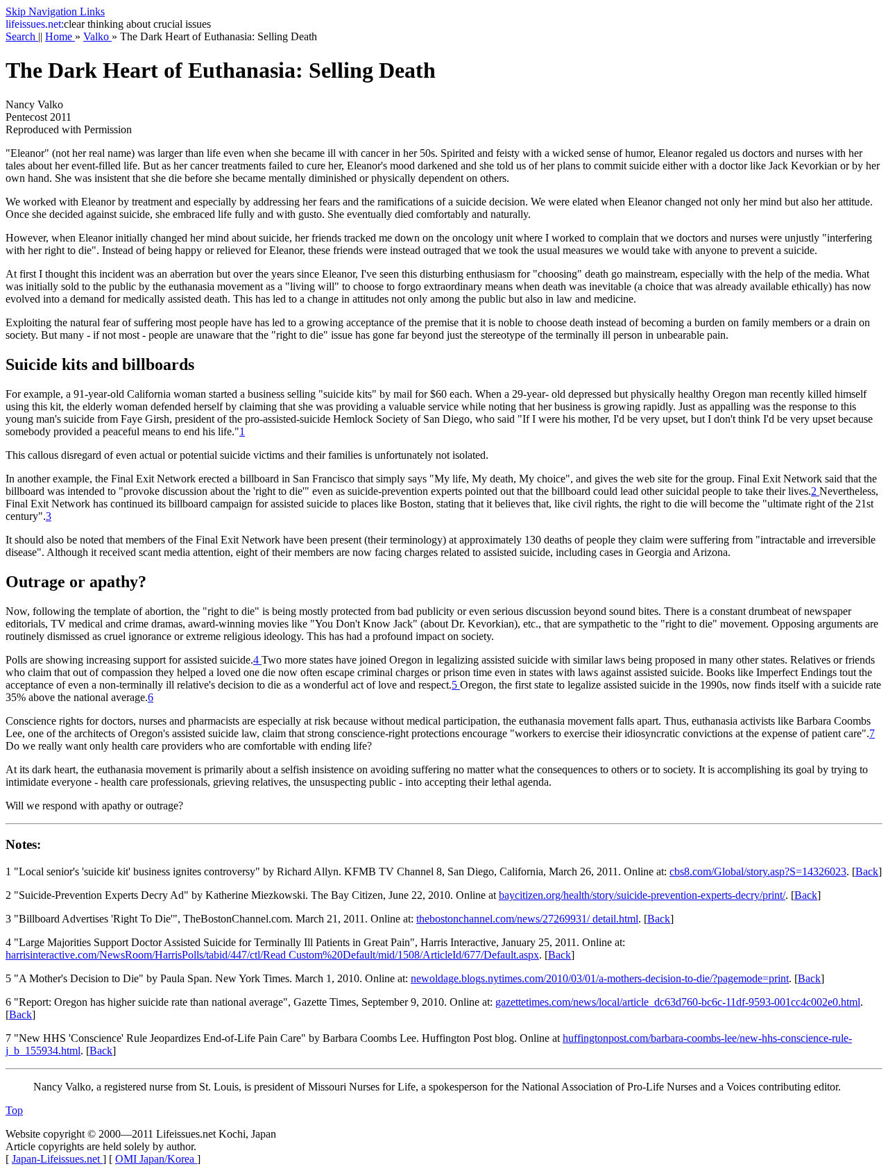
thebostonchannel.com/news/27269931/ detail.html (527, 919)
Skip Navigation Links (55, 11)
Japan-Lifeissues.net (57, 1159)
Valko (97, 36)
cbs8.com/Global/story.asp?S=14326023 (757, 871)
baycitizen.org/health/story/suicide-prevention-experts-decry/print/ (642, 895)
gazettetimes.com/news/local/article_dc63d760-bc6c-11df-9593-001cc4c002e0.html (677, 1002)
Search (22, 36)
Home (60, 36)
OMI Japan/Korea (156, 1159)
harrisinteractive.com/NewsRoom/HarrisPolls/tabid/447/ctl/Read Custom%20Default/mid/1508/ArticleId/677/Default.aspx (272, 955)
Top (14, 1110)
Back (866, 871)
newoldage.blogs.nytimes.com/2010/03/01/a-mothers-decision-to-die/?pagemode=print (600, 978)
